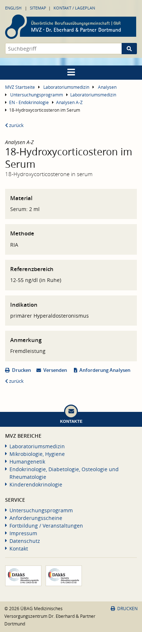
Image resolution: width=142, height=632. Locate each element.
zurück (16, 125)
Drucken (21, 370)
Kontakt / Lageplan (74, 8)
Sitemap (38, 8)
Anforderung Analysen (104, 370)
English (13, 8)
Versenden (55, 370)
